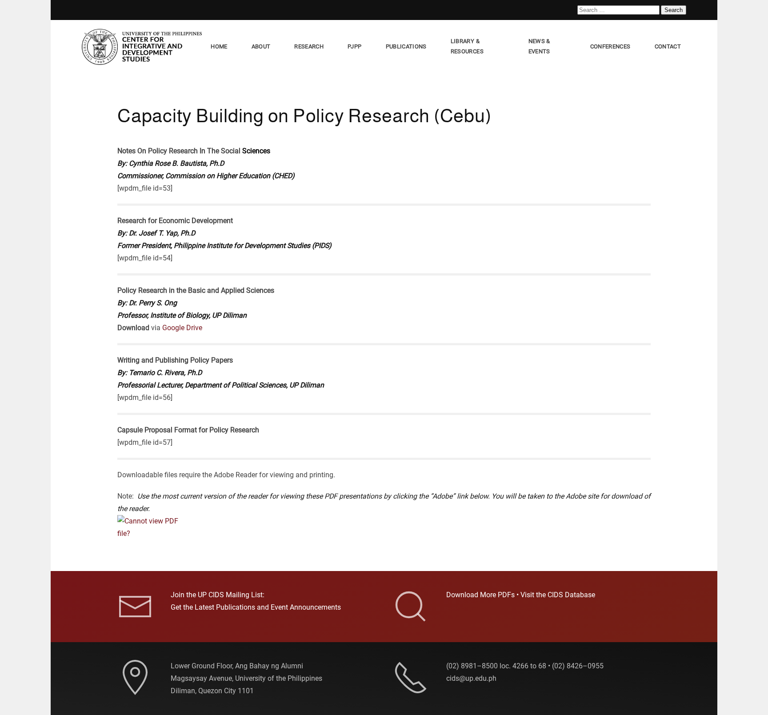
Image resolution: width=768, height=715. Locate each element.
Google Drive (182, 328)
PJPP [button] (354, 46)
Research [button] (309, 46)
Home (219, 46)
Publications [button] (406, 46)
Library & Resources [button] (467, 46)
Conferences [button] (610, 46)
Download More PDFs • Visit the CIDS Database (520, 595)
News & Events (539, 46)
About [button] (261, 46)
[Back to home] (143, 47)
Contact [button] (668, 46)
